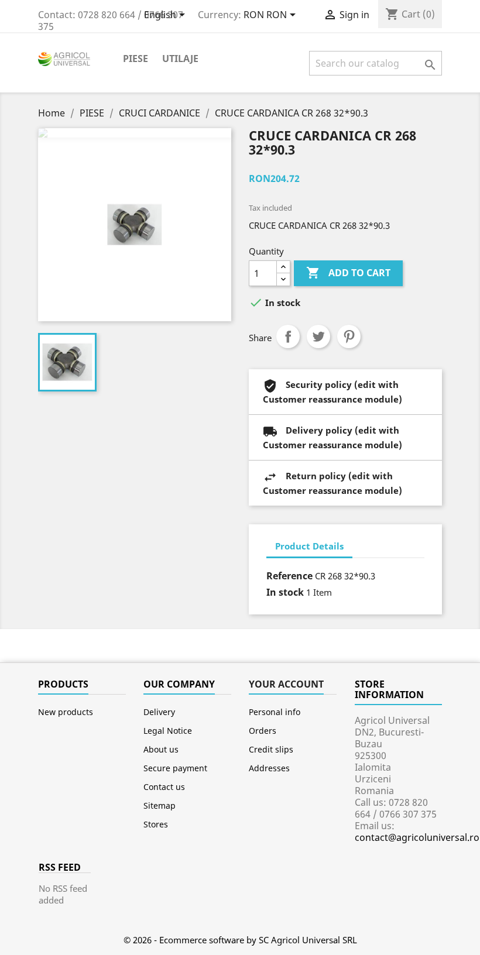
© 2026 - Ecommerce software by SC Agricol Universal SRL (240, 940)
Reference (289, 576)
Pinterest (349, 336)
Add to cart (348, 273)
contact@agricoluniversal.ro (417, 837)
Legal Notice (167, 730)
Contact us (164, 786)
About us (161, 749)
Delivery (159, 711)
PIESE (135, 58)
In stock (285, 592)
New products (65, 711)
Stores (155, 824)
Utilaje (180, 58)
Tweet (318, 336)
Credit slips (271, 749)
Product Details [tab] (309, 546)
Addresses (269, 768)
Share (288, 336)
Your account (286, 684)
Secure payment (175, 768)
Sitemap (159, 805)
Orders (262, 730)
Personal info (274, 711)
